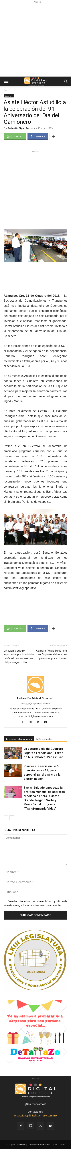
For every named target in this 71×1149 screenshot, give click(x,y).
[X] (39, 722)
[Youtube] (47, 722)
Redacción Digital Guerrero (21, 128)
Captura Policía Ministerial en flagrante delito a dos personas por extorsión (51, 654)
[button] (6, 81)
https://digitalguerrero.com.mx (35, 703)
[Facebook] (24, 722)
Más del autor (44, 739)
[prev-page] (6, 817)
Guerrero (8, 90)
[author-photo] (35, 693)
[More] (53, 136)
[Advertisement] (35, 39)
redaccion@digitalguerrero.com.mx (35, 1115)
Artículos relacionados (19, 739)
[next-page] (11, 817)
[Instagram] (32, 722)
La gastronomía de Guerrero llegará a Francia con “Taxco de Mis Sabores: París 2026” (43, 753)
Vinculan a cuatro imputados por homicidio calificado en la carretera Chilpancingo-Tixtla (19, 656)
